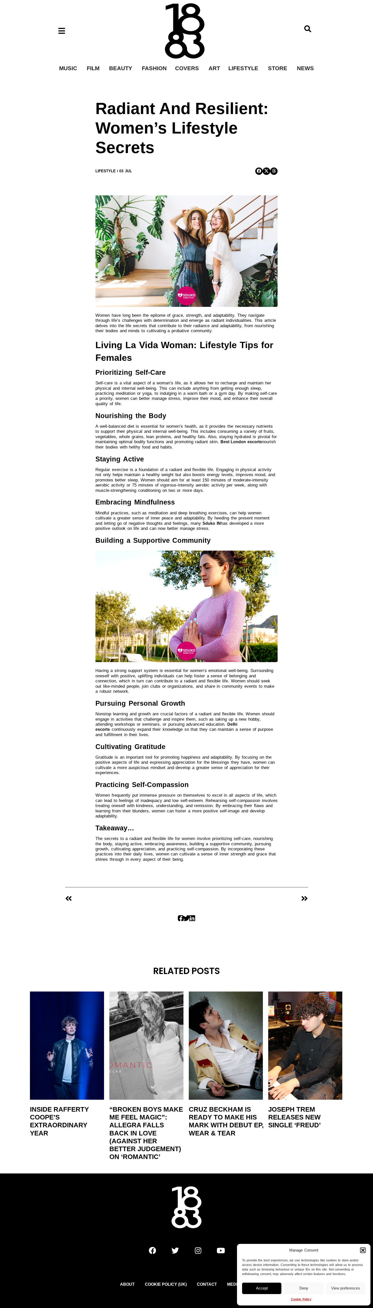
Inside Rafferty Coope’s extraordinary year (59, 1121)
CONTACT (207, 1284)
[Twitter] (175, 1250)
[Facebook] (152, 1250)
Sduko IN (211, 523)
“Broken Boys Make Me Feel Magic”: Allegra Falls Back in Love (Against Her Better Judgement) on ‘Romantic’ (146, 1133)
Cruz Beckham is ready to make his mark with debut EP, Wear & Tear (226, 1121)
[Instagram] (198, 1250)
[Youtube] (220, 1250)
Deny (303, 1288)
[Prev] (126, 899)
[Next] (247, 899)
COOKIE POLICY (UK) (166, 1284)
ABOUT (127, 1284)
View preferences (345, 1288)
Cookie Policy (301, 1299)
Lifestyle (105, 171)
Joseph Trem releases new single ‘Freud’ (294, 1117)
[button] (362, 1250)
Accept (262, 1288)
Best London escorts (241, 442)
